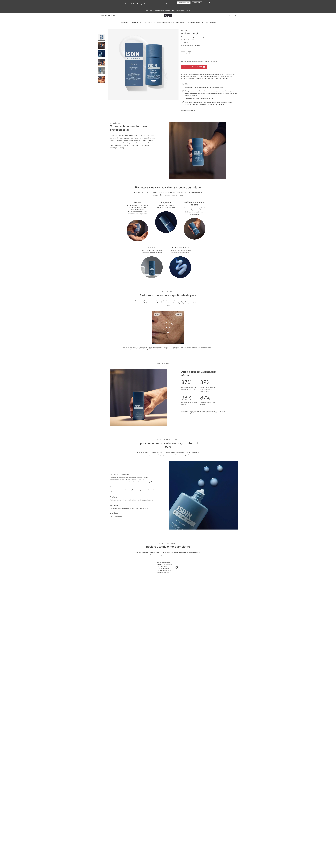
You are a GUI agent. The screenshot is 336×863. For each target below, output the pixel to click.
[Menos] (183, 53)
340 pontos (213, 61)
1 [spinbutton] (187, 53)
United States (184, 2)
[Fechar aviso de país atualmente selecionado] (209, 2)
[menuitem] (123, 22)
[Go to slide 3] (101, 53)
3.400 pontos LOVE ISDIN (191, 45)
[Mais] (189, 53)
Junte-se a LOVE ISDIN (106, 15)
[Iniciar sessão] (229, 15)
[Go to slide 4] (101, 62)
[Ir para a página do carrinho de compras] (236, 15)
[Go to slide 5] (101, 70)
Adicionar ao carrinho (192, 67)
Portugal (197, 2)
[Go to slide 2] (101, 45)
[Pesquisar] (232, 15)
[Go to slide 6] (101, 79)
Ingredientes (220, 104)
